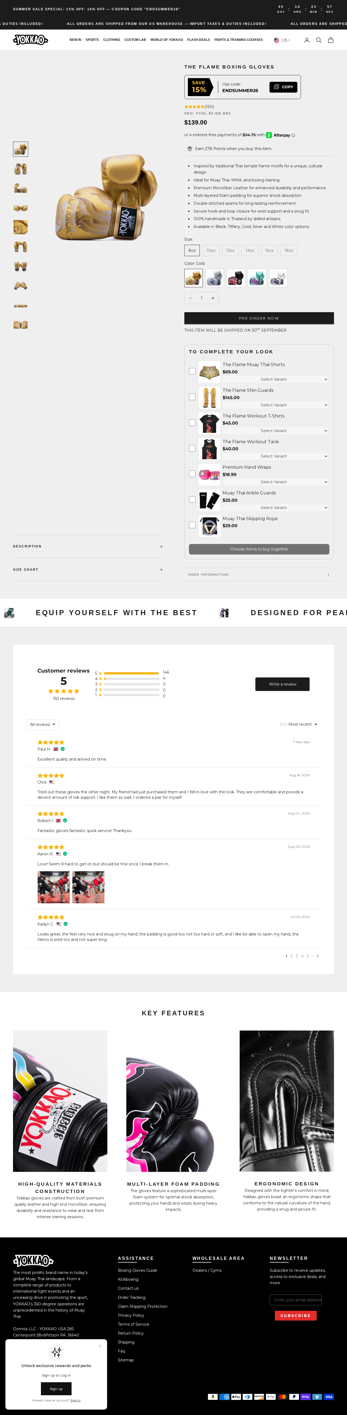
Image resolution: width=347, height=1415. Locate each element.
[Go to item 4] (20, 207)
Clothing (111, 40)
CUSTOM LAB (135, 40)
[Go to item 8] (20, 285)
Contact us (128, 1288)
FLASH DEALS (198, 40)
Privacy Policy (131, 1315)
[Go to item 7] (20, 266)
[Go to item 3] (20, 188)
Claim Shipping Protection (143, 1306)
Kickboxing (128, 1279)
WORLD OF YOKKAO (166, 40)
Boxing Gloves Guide (137, 1270)
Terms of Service (133, 1324)
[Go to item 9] (20, 305)
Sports (92, 40)
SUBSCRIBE (296, 1315)
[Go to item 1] (20, 149)
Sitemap (126, 1360)
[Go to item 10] (20, 324)
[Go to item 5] (20, 227)
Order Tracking (132, 1297)
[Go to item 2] (20, 168)
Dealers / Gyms (206, 1270)
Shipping (126, 1342)
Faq (121, 1351)
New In (75, 40)
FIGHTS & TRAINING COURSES (238, 40)
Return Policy (131, 1333)
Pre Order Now (259, 318)
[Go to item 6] (20, 246)
